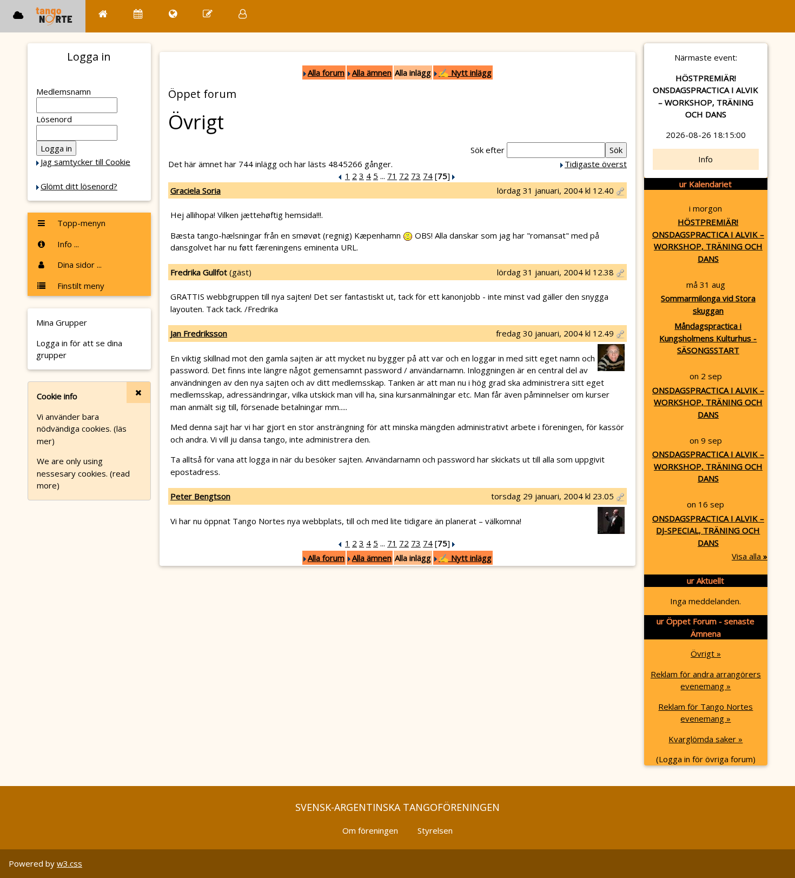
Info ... (67, 244)
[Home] (103, 14)
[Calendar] (138, 14)
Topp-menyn (80, 222)
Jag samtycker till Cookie (85, 161)
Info (705, 159)
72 (404, 175)
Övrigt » (706, 653)
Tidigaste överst (596, 164)
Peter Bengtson (200, 496)
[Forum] (208, 14)
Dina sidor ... (78, 264)
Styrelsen (435, 830)
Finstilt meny (79, 285)
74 (428, 175)
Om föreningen (370, 830)
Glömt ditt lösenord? (79, 186)
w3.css (69, 863)
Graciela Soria (195, 190)
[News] (173, 14)
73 (416, 175)
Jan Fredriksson (198, 333)
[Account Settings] (243, 14)
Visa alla (749, 556)
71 (392, 175)
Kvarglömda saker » (705, 739)
